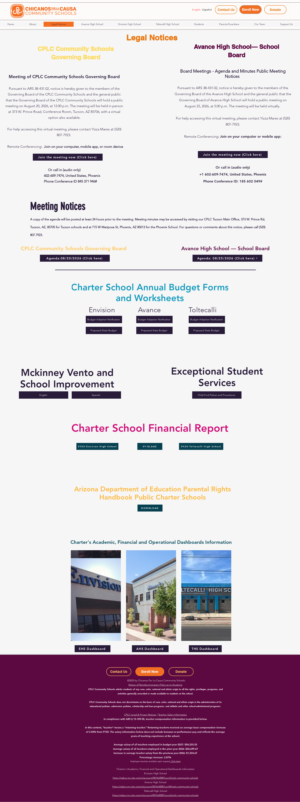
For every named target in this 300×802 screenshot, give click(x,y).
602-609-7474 (54, 175)
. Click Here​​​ (175, 761)
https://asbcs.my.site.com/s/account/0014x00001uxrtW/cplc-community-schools (155, 786)
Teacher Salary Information (172, 714)
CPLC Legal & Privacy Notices (140, 714)
